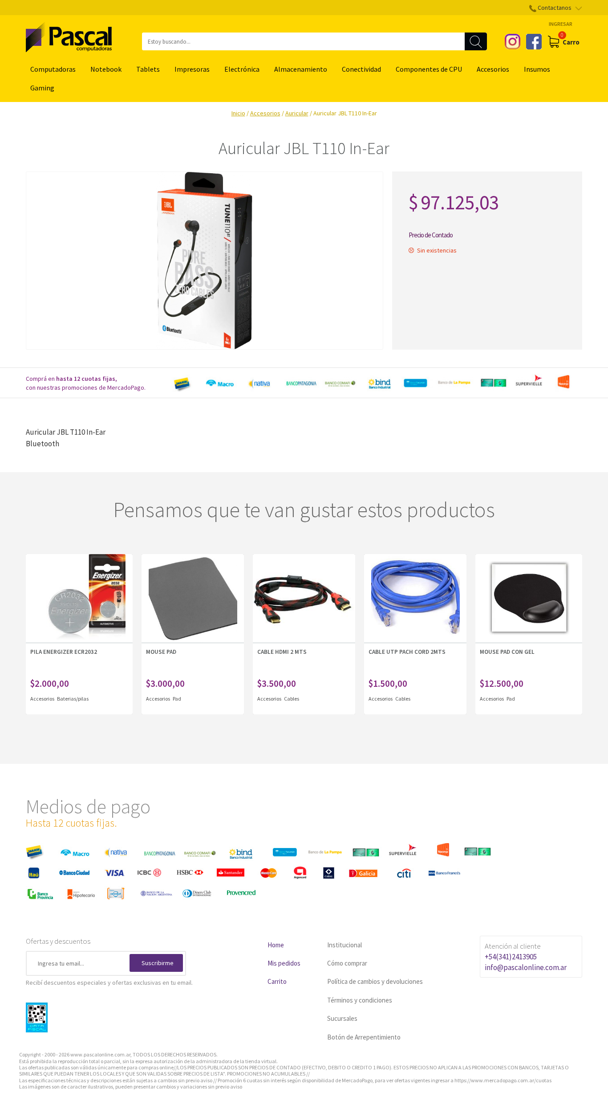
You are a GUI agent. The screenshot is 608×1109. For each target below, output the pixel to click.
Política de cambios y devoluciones (375, 981)
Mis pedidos (284, 963)
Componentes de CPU (429, 69)
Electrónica (241, 69)
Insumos (537, 69)
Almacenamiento (300, 69)
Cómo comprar (347, 963)
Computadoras (53, 69)
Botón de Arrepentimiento (364, 1037)
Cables (291, 698)
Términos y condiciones (359, 1000)
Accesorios (493, 69)
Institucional (344, 945)
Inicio (238, 113)
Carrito (277, 981)
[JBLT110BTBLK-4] (204, 260)
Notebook (106, 69)
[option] (375, 383)
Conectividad (361, 69)
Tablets (148, 69)
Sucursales (342, 1018)
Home (276, 945)
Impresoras (192, 69)
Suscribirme (158, 963)
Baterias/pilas (73, 698)
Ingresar (560, 23)
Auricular (296, 113)
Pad (177, 698)
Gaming (42, 87)
